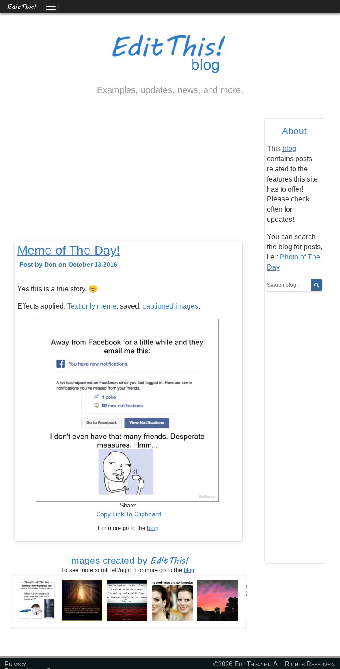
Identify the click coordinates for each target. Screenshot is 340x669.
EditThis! (21, 6)
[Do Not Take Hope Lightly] (82, 599)
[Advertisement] (129, 176)
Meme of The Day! (68, 250)
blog (152, 528)
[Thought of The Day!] (36, 599)
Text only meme (91, 306)
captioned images (170, 306)
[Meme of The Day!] (172, 599)
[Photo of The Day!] (127, 599)
